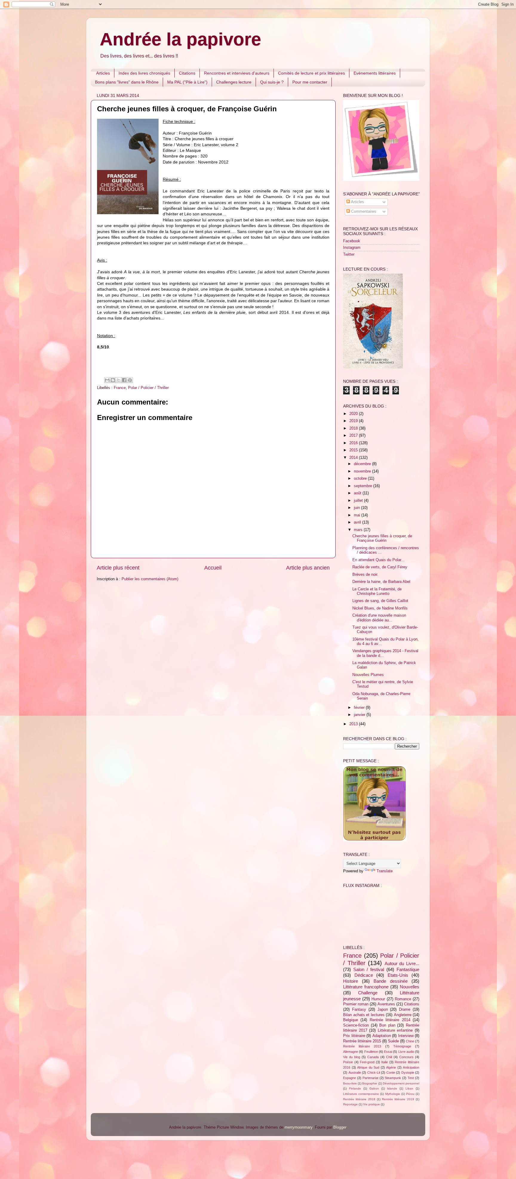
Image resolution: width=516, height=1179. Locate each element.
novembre (363, 471)
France (120, 388)
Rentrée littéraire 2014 (390, 1020)
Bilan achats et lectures (364, 1015)
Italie (384, 1062)
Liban (409, 1088)
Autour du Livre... (402, 963)
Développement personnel (401, 1083)
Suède (393, 1041)
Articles (103, 73)
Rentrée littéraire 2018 (359, 1099)
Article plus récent (118, 568)
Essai (388, 1051)
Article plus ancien (308, 568)
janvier (360, 715)
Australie (354, 1072)
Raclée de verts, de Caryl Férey (379, 567)
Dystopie (407, 1072)
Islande (392, 1088)
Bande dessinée (391, 981)
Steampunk (393, 1078)
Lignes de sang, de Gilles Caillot (380, 601)
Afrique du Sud (368, 1067)
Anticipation (411, 1067)
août (358, 493)
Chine (410, 1041)
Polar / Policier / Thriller (148, 388)
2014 (354, 458)
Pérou (410, 1093)
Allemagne (350, 1051)
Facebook (351, 241)
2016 (354, 443)
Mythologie (392, 1093)
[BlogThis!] (113, 380)
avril (358, 522)
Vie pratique (371, 1104)
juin (357, 508)
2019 (354, 421)
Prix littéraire (354, 1036)
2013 (354, 724)
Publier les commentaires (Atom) (150, 579)
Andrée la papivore (180, 39)
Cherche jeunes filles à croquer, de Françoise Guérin (382, 538)
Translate (385, 871)
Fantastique (408, 969)
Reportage (350, 1104)
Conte (390, 1072)
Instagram (351, 248)
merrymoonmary (298, 1127)
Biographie (369, 1083)
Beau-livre (350, 1083)
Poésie (348, 1062)
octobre (361, 478)
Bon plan (387, 1025)
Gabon (374, 1088)
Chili (389, 1057)
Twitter (348, 254)
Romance (403, 999)
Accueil (213, 568)
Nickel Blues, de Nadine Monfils (380, 608)
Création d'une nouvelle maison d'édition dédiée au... (379, 617)
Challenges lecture (233, 82)
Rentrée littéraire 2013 (362, 1046)
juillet (359, 501)
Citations (187, 73)
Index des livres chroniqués (144, 73)
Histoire (350, 981)
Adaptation (381, 1036)
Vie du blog (351, 1057)
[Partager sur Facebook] (124, 380)
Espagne (349, 1078)
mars (359, 530)
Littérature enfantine (395, 1030)
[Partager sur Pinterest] (130, 380)
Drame (404, 1009)
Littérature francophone (365, 986)
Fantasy (359, 1009)
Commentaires (363, 211)
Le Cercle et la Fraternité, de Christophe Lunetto (377, 591)
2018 (354, 428)
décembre (363, 464)
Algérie (391, 1067)
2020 (354, 414)
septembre (363, 486)
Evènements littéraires (375, 73)
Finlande (355, 1088)
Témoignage (402, 1046)
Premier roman (355, 1004)
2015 (354, 450)
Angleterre (402, 1015)
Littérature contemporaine (361, 1093)
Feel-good (367, 1062)
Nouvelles (409, 986)
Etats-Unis (398, 975)
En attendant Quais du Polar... (378, 560)
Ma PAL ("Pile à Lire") (187, 82)
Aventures (386, 1004)
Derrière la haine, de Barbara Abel (381, 582)
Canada (373, 1057)
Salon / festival (368, 969)
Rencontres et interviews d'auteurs (236, 73)
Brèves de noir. (365, 574)
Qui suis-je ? (272, 82)
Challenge (367, 992)
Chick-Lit (373, 1072)
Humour (378, 999)
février (360, 708)
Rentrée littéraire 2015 (362, 1041)
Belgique (350, 1020)
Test (411, 1078)
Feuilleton (371, 1051)
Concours (406, 1057)
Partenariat (370, 1078)
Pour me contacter (309, 82)
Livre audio (406, 1051)
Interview (406, 1036)
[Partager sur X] (119, 380)
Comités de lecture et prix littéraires (311, 73)
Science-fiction (356, 1025)
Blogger (339, 1127)
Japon (382, 1009)
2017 (354, 435)
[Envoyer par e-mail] (107, 380)
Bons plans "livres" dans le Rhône (127, 82)
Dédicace (363, 975)
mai (357, 515)
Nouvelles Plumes (368, 675)
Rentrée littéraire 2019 (398, 1099)
